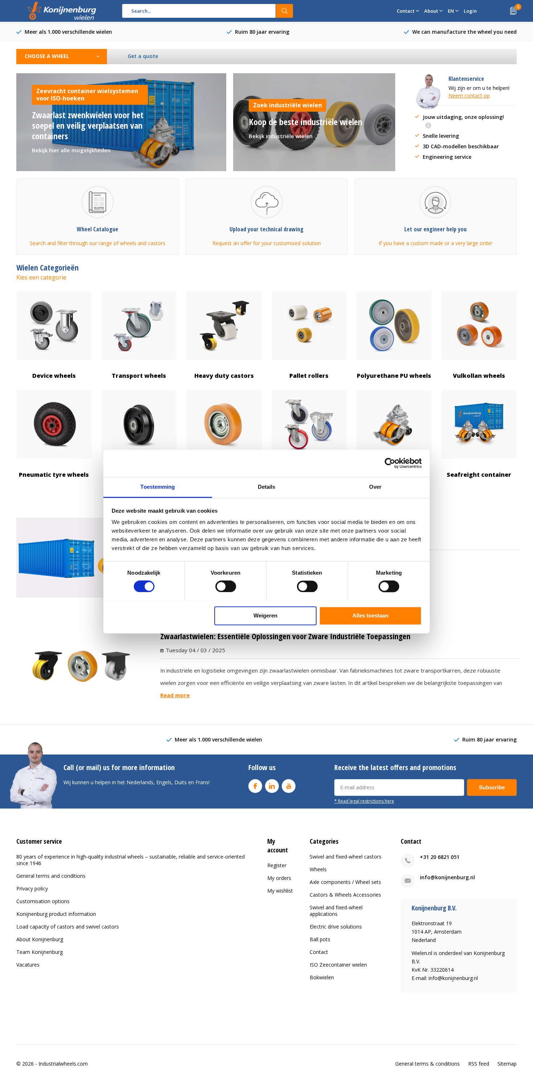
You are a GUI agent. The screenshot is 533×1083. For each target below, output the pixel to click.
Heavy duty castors (224, 376)
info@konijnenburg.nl (447, 877)
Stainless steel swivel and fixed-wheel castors (309, 479)
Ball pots (320, 939)
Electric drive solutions (336, 926)
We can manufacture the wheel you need (464, 31)
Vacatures (28, 964)
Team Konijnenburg (39, 951)
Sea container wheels (394, 475)
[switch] (225, 586)
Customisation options (43, 901)
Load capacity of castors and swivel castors (67, 926)
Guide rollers (224, 475)
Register (276, 865)
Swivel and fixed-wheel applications (336, 910)
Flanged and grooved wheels (139, 479)
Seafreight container (479, 475)
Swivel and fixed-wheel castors (345, 856)
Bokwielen (322, 977)
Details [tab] (267, 487)
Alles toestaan (370, 615)
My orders (279, 878)
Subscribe (492, 787)
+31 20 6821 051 (439, 857)
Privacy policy (32, 888)
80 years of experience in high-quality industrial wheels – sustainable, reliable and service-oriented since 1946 (130, 860)
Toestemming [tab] (157, 487)
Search (284, 11)
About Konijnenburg (39, 939)
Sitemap (507, 1063)
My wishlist (280, 890)
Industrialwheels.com (63, 1063)
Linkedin (272, 786)
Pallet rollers (309, 376)
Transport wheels (139, 376)
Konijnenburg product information (56, 913)
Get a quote (143, 56)
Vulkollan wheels (479, 376)
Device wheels (54, 376)
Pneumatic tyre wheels (54, 475)
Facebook (255, 786)
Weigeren (265, 615)
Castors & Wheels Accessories (345, 894)
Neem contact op (469, 95)
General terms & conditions (427, 1063)
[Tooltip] (428, 126)
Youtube (289, 786)
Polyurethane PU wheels (394, 376)
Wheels (318, 869)
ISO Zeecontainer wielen (338, 964)
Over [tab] (375, 487)
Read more (175, 695)
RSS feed (478, 1063)
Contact (319, 951)
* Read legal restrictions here (364, 801)
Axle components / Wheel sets (345, 882)
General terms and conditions (51, 875)
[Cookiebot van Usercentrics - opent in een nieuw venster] (390, 463)
